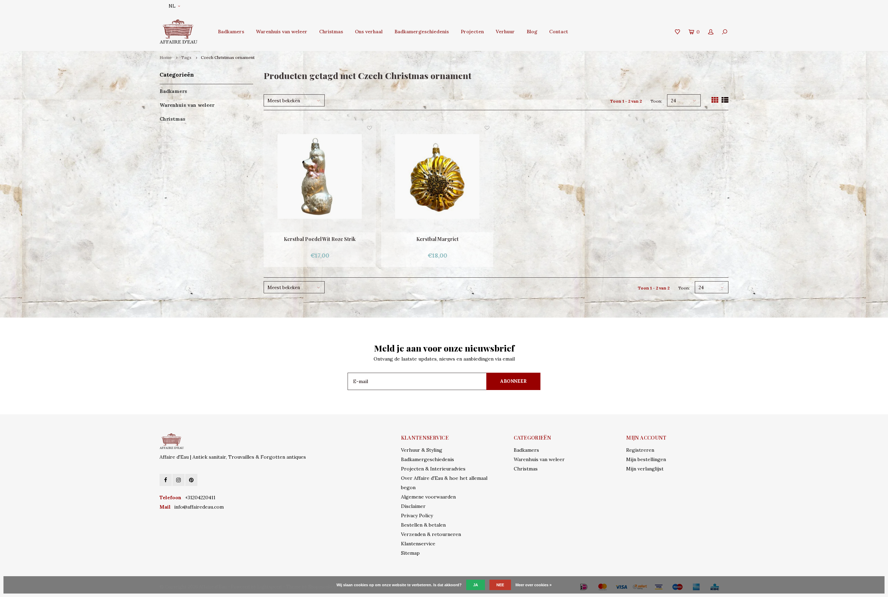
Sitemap (410, 553)
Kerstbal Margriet (437, 239)
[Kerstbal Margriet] (437, 176)
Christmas (331, 31)
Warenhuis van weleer (281, 31)
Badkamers (231, 31)
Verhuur (505, 31)
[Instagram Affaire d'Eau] (178, 480)
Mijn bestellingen (646, 459)
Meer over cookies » (533, 585)
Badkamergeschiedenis (421, 31)
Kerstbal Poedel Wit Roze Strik (320, 239)
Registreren (640, 450)
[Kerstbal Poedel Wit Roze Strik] (319, 176)
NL (172, 6)
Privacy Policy (417, 515)
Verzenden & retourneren (431, 534)
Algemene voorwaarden (428, 497)
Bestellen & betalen (423, 525)
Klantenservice (418, 543)
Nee (500, 585)
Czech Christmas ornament (228, 57)
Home (166, 57)
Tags (186, 57)
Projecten (472, 31)
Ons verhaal (369, 31)
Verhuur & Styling (421, 450)
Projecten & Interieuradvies (433, 469)
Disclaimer (413, 506)
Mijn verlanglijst (645, 469)
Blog (532, 31)
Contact (558, 31)
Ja (475, 585)
